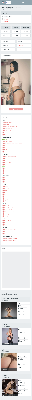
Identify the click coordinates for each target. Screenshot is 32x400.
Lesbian (6, 181)
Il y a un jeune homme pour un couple (13, 143)
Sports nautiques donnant (10, 238)
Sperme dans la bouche (10, 229)
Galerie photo (7, 55)
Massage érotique (8, 158)
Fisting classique (8, 220)
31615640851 (8, 17)
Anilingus (6, 216)
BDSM (5, 190)
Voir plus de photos (16, 109)
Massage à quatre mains (10, 166)
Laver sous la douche (9, 147)
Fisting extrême (8, 224)
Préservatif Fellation (9, 205)
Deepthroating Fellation (9, 209)
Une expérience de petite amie (11, 207)
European (20, 45)
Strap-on (6, 194)
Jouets (6, 132)
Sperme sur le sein (8, 231)
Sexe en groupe (8, 128)
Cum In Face (7, 233)
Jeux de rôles (7, 196)
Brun (19, 49)
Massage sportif (8, 168)
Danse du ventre (8, 179)
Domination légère (8, 188)
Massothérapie (7, 164)
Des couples (7, 145)
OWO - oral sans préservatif (10, 126)
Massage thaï (7, 162)
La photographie (8, 141)
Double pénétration (8, 130)
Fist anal (6, 222)
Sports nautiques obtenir (10, 240)
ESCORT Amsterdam (6, 7)
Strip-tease (7, 177)
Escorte (6, 139)
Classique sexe (7, 122)
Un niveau (6, 124)
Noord (14, 7)
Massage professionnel (10, 156)
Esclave (6, 192)
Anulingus (6, 151)
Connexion (26, 1)
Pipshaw (6, 149)
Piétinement (7, 201)
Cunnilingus (7, 214)
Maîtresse (6, 186)
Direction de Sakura (9, 173)
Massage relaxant (8, 171)
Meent (19, 7)
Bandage (6, 199)
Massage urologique (9, 160)
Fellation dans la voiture (10, 211)
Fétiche (6, 134)
